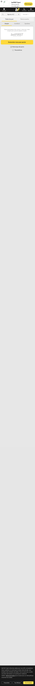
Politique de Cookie (10, 675)
